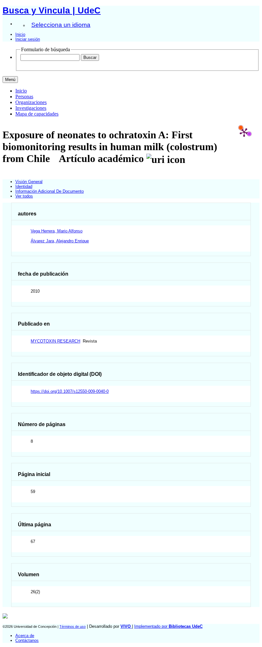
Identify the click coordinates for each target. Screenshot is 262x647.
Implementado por (168, 626)
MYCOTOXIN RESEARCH (55, 341)
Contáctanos (27, 640)
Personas (24, 96)
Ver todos (24, 196)
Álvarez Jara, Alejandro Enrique (60, 241)
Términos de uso (72, 626)
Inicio (20, 34)
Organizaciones (31, 102)
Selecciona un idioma (60, 24)
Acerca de (24, 635)
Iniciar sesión (27, 39)
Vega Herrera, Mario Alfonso (56, 231)
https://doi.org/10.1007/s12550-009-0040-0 (70, 391)
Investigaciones (30, 108)
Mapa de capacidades (36, 114)
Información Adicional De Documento (49, 191)
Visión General (28, 181)
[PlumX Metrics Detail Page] (244, 132)
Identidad (23, 186)
